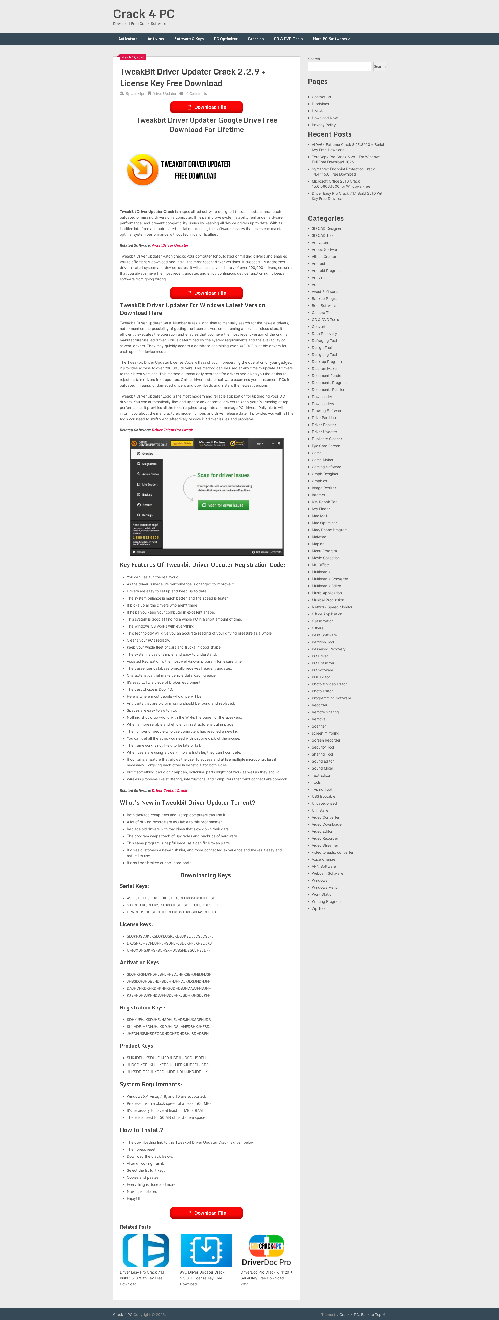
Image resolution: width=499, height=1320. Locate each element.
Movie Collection (326, 558)
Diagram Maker (325, 368)
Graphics (256, 39)
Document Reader (327, 375)
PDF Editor (321, 677)
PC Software (322, 670)
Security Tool (323, 747)
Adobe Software (325, 249)
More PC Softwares (330, 39)
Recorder (319, 705)
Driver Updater (164, 93)
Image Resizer (324, 488)
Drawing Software (327, 410)
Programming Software (331, 698)
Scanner (319, 726)
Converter (320, 326)
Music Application (327, 593)
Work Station (322, 894)
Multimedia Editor (326, 586)
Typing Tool (322, 789)
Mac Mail (319, 516)
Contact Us (321, 97)
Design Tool (322, 347)
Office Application (327, 614)
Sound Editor (323, 761)
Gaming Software (326, 466)
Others (317, 628)
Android (318, 263)
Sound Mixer (322, 768)
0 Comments (196, 93)
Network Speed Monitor (332, 607)
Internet (318, 495)
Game (317, 452)
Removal (319, 719)
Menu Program (324, 551)
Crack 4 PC (144, 13)
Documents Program (329, 382)
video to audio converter (332, 852)
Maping (318, 544)
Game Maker (322, 459)
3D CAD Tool (322, 235)
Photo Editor (322, 691)
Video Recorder (325, 838)
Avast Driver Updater (170, 245)
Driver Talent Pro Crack (172, 430)
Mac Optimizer (324, 523)
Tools (316, 782)
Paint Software (324, 635)
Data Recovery (324, 333)
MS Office (320, 565)
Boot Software (324, 305)
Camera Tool (322, 312)
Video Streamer (325, 845)
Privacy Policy (324, 125)
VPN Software (324, 866)
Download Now (325, 118)
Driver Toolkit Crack (169, 790)
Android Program (326, 270)
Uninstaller (321, 810)
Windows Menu (325, 887)
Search (314, 59)
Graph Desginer (325, 474)
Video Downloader (327, 824)
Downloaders (323, 403)
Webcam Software (327, 873)
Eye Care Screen (326, 445)
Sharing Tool (322, 754)
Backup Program (326, 298)
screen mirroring (325, 733)
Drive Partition (324, 417)
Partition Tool (323, 642)
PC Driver (320, 656)
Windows (319, 880)
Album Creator (324, 256)
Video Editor (322, 831)
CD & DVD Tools (288, 39)
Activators (127, 39)
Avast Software (325, 291)
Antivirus (156, 39)
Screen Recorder (326, 740)
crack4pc (138, 93)
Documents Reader (328, 389)
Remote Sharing (325, 712)
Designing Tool (324, 354)
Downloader (322, 396)
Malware (319, 537)
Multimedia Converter (330, 579)
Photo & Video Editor (329, 684)
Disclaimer (320, 104)
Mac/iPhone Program (329, 530)
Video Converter (325, 817)
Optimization (322, 621)
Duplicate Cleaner (327, 438)
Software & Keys (189, 39)
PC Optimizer (226, 39)
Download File (210, 107)
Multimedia (321, 572)
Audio (316, 284)
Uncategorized (324, 803)
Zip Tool (318, 908)
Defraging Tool (324, 340)
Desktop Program (327, 361)
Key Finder (321, 509)
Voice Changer (324, 859)
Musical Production (328, 600)
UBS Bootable (323, 796)
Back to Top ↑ (373, 1314)
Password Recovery (329, 649)
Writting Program (326, 901)
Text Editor (321, 775)
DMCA (317, 111)
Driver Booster (324, 424)
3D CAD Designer (327, 228)
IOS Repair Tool (325, 502)
